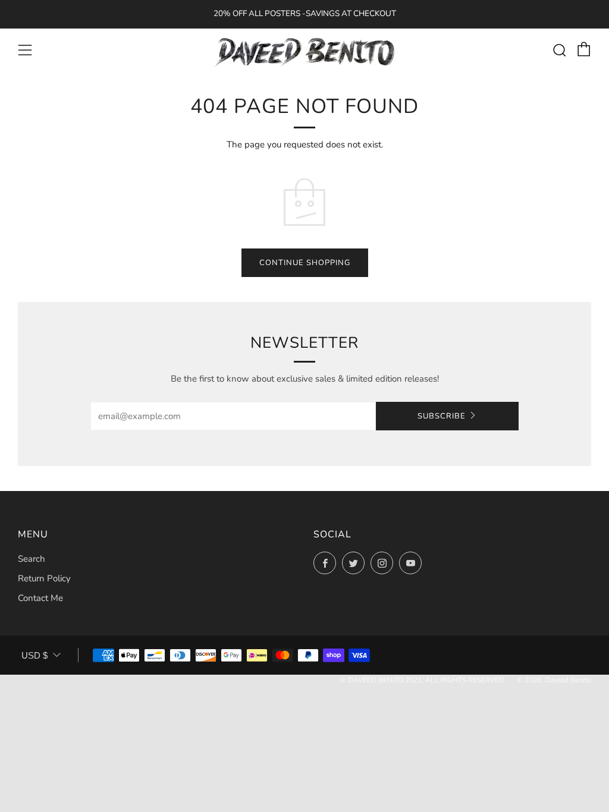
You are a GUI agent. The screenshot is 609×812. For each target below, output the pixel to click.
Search (31, 559)
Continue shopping (304, 262)
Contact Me (40, 598)
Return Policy (44, 578)
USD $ (34, 655)
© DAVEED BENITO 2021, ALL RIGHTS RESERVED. (423, 680)
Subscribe (441, 416)
